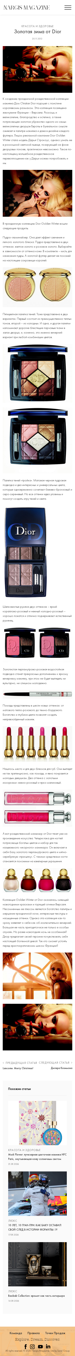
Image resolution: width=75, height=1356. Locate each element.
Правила (33, 1333)
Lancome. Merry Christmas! (18, 1068)
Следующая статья (54, 1063)
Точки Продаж (55, 1333)
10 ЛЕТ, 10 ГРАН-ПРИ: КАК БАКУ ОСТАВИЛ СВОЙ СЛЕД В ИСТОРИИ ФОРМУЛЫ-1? (34, 1227)
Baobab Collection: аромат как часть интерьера (36, 1296)
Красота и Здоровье (37, 26)
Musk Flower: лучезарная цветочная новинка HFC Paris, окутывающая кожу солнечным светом (37, 1157)
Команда (16, 1333)
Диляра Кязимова (61, 1068)
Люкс (12, 1221)
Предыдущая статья (21, 1063)
